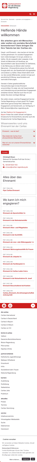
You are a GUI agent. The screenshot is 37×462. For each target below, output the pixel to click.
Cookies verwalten (9, 439)
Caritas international (8, 315)
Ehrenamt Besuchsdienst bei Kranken (16, 286)
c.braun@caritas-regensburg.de (16, 167)
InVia (2, 366)
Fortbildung (5, 384)
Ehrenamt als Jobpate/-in (12, 257)
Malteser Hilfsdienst (8, 360)
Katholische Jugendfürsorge (11, 357)
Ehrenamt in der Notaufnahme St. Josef (17, 278)
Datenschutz (5, 426)
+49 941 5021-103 (11, 165)
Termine (4, 405)
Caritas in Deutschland (9, 318)
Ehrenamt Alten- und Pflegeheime (15, 228)
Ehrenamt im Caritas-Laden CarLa (15, 271)
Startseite (11, 19)
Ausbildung (5, 381)
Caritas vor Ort (6, 328)
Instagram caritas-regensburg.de (10, 306)
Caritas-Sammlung (7, 408)
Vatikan (3, 336)
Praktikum (4, 394)
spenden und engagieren (23, 19)
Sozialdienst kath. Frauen (9, 370)
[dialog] (19, 451)
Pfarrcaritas (5, 346)
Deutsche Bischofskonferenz (11, 339)
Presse (3, 402)
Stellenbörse (5, 387)
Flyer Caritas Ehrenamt (11, 190)
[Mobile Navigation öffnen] (34, 14)
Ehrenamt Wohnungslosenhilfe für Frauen (18, 249)
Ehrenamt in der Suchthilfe (12, 235)
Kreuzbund (5, 363)
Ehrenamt (3, 21)
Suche (3, 422)
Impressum (5, 429)
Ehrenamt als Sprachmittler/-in (14, 213)
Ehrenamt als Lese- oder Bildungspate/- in (18, 242)
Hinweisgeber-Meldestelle (10, 419)
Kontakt (5, 152)
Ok (33, 459)
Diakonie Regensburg (8, 373)
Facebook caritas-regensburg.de (4, 306)
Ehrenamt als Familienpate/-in (14, 264)
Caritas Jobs (5, 390)
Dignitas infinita (6, 349)
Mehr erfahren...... (15, 459)
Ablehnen (26, 459)
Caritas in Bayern (7, 322)
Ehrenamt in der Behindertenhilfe (15, 220)
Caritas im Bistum (7, 325)
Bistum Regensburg (8, 342)
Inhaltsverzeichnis (7, 416)
